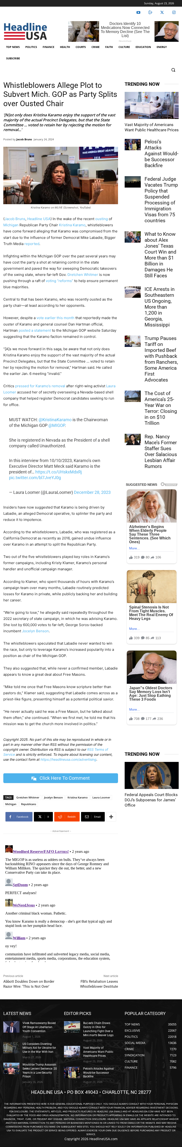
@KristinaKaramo (55, 419)
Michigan (10, 225)
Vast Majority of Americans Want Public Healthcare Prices (98, 1051)
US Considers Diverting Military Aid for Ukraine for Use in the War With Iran (39, 1048)
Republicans (28, 804)
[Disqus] (60, 902)
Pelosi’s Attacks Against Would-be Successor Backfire (161, 153)
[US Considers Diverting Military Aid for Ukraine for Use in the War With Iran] (11, 1047)
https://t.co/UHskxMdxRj (58, 471)
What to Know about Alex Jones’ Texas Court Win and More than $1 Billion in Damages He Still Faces (160, 254)
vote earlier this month (55, 318)
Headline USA (38, 219)
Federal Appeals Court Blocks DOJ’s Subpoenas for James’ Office (151, 799)
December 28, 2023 (92, 492)
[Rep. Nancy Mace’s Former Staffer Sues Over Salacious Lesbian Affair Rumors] (133, 439)
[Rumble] (150, 12)
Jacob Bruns (24, 139)
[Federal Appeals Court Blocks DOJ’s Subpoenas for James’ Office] (152, 775)
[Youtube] (138, 12)
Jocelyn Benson (35, 631)
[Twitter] (162, 12)
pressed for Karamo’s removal (40, 386)
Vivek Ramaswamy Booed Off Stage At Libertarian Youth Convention (39, 1027)
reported (31, 243)
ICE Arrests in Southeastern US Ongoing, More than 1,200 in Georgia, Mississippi (160, 307)
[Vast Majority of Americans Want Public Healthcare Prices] (152, 105)
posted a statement (35, 330)
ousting (101, 219)
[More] (111, 816)
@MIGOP (56, 425)
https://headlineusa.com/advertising (68, 759)
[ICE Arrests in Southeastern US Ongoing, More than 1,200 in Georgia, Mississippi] (133, 292)
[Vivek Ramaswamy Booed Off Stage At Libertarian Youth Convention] (11, 1027)
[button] (173, 70)
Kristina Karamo (72, 225)
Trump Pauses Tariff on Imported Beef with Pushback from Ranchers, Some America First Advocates (161, 359)
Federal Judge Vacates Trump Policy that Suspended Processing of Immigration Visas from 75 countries (161, 199)
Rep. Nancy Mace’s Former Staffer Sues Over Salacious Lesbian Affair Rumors (161, 451)
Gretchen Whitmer (82, 274)
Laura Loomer (101, 797)
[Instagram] (174, 12)
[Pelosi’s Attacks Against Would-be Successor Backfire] (133, 144)
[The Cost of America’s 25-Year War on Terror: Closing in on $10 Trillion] (133, 396)
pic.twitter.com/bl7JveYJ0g (35, 477)
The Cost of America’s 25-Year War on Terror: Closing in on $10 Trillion (161, 408)
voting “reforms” (59, 280)
